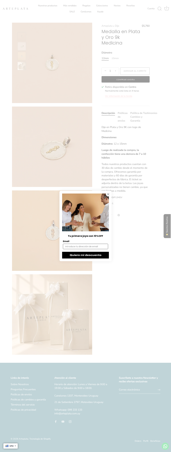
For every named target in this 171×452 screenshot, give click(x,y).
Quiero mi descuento (85, 255)
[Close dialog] (108, 194)
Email (66, 241)
